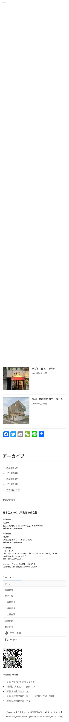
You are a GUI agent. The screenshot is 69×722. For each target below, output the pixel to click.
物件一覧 (9, 596)
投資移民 (9, 620)
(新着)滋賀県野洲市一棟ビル (49, 399)
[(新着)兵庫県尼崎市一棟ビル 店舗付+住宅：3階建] (16, 377)
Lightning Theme (35, 717)
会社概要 (9, 589)
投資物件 (11, 608)
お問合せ (9, 627)
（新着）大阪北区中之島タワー (21, 686)
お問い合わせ (9, 500)
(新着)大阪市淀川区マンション (20, 681)
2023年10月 (13, 489)
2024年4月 (12, 473)
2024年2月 (12, 484)
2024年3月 (12, 478)
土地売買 (11, 614)
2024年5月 (12, 467)
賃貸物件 (11, 602)
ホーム (8, 583)
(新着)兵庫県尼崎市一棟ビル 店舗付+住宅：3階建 (30, 696)
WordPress (21, 717)
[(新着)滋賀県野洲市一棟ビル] (16, 411)
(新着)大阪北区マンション (18, 691)
